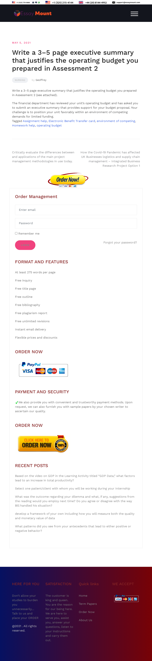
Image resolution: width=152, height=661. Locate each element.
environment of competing (116, 121)
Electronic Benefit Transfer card (72, 121)
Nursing (20, 80)
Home (83, 595)
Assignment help (35, 121)
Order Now (87, 612)
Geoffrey (41, 79)
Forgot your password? (120, 242)
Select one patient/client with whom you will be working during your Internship (72, 488)
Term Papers (88, 604)
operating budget (49, 125)
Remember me (28, 233)
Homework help (23, 125)
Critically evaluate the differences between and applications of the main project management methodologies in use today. (43, 157)
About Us (85, 620)
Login (25, 245)
